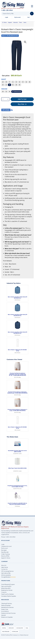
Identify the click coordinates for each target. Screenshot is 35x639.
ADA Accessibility (6, 575)
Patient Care (4, 609)
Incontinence (5, 611)
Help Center (4, 567)
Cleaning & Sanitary (6, 603)
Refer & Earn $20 (5, 588)
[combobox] (5, 99)
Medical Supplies (6, 605)
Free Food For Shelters (7, 594)
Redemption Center (6, 590)
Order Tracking (5, 554)
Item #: (4, 35)
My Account (17, 17)
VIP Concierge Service (7, 571)
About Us (3, 565)
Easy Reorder (5, 552)
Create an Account (6, 546)
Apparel (3, 615)
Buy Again (4, 550)
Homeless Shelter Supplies (8, 596)
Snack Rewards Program (8, 584)
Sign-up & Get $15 (6, 586)
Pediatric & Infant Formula (8, 613)
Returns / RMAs (5, 556)
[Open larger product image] (16, 55)
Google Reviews (8, 577)
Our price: (6, 75)
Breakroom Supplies (7, 617)
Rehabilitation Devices (7, 607)
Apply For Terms (5, 558)
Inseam (4, 89)
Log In (6, 17)
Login (2, 544)
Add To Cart (22, 99)
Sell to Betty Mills (5, 573)
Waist (3, 79)
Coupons (4, 592)
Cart (28, 17)
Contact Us (4, 569)
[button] (2, 55)
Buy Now (21, 104)
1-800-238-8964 (10, 537)
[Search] (32, 13)
